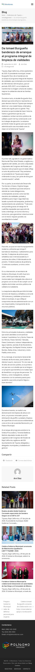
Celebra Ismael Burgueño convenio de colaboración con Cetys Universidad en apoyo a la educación (24, 606)
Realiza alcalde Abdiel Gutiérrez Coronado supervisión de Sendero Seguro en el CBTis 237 (15, 513)
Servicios (17, 669)
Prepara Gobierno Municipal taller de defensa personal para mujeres (8, 609)
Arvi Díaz (24, 64)
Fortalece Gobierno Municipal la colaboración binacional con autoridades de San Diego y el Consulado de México (17, 584)
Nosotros (8, 669)
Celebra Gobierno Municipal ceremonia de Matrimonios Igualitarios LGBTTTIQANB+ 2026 (17, 548)
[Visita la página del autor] (17, 472)
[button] (32, 4)
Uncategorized (9, 66)
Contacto (26, 669)
